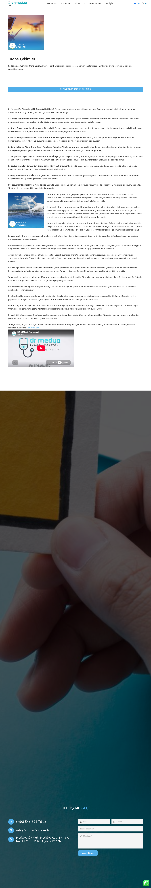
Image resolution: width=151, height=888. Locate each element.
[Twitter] (139, 3)
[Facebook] (135, 3)
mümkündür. (33, 328)
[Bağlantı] (17, 4)
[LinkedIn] (146, 3)
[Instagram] (142, 3)
